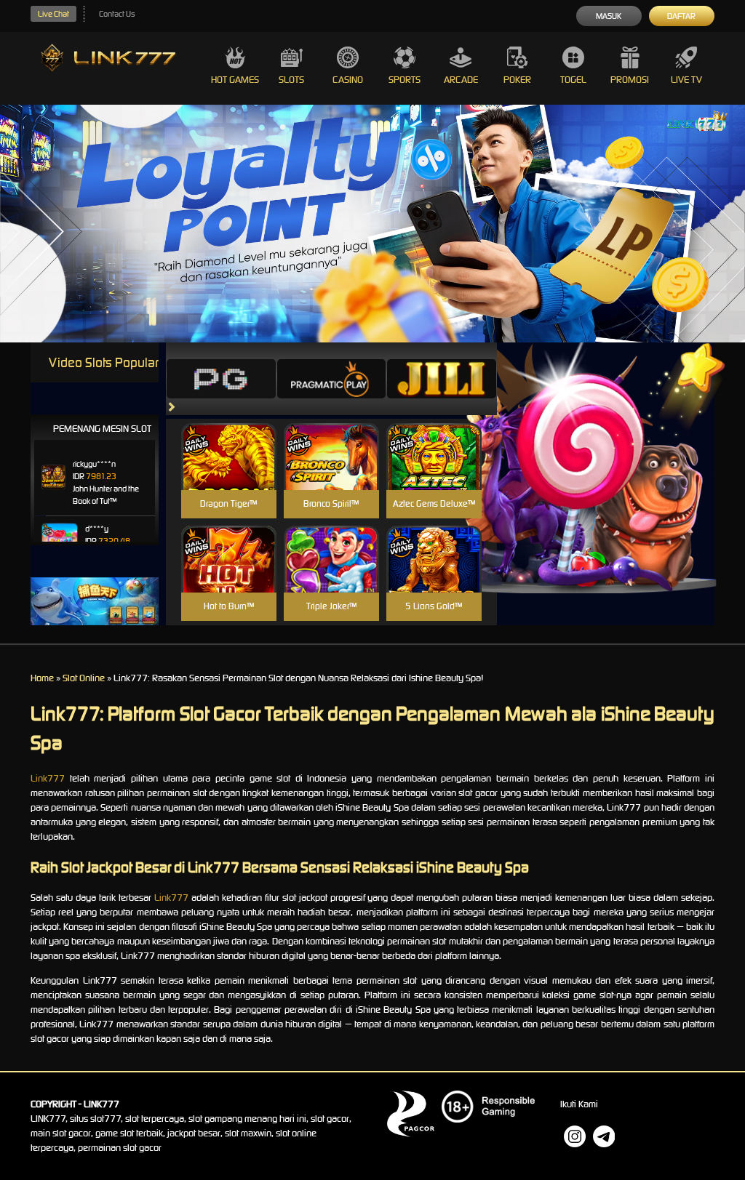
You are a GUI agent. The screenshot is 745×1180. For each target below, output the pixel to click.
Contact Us (117, 14)
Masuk (608, 16)
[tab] (221, 378)
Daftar (681, 16)
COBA (229, 439)
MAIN (229, 472)
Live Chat (53, 14)
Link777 (48, 778)
